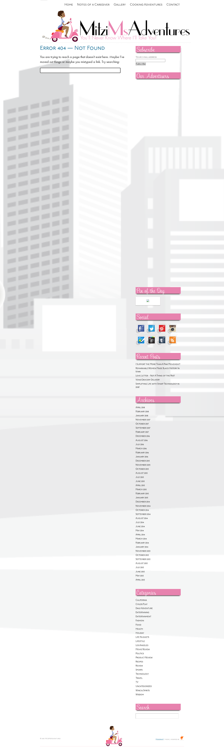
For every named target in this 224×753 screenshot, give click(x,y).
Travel (139, 678)
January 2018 (142, 416)
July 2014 (140, 522)
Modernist (160, 739)
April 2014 (140, 535)
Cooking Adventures (146, 4)
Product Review (144, 658)
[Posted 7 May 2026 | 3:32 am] (148, 301)
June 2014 (140, 526)
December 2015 (143, 461)
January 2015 (142, 498)
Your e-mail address (146, 57)
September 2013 (143, 559)
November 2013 (143, 551)
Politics (140, 653)
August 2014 (142, 518)
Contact (173, 4)
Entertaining (142, 612)
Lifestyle (140, 641)
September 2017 (143, 428)
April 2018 (140, 407)
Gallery (120, 4)
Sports (139, 670)
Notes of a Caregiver (93, 4)
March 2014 (141, 539)
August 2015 (142, 473)
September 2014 (143, 514)
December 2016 (143, 436)
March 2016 (141, 449)
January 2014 (142, 547)
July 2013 (140, 567)
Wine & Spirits (143, 690)
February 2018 (142, 412)
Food (138, 625)
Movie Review (143, 649)
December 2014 (143, 502)
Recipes (139, 662)
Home (68, 4)
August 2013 (142, 563)
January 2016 (142, 457)
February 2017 (142, 432)
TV (137, 682)
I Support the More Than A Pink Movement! (158, 364)
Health (139, 629)
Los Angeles (142, 645)
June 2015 (140, 481)
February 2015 (142, 494)
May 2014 (140, 531)
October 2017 (142, 424)
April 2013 (140, 580)
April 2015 (140, 485)
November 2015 (143, 465)
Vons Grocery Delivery (148, 380)
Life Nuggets (142, 637)
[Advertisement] (145, 131)
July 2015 (140, 477)
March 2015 (141, 489)
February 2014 (142, 543)
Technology (142, 674)
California (141, 600)
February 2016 (142, 453)
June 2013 (140, 572)
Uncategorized (144, 686)
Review (139, 666)
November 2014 (143, 506)
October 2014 (142, 510)
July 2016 (140, 444)
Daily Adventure (144, 608)
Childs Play (141, 604)
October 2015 (142, 469)
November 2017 (143, 420)
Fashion (140, 621)
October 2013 (142, 555)
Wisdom (140, 695)
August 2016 (142, 440)
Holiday (140, 633)
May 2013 (140, 576)
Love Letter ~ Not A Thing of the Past (155, 376)
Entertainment (143, 616)
